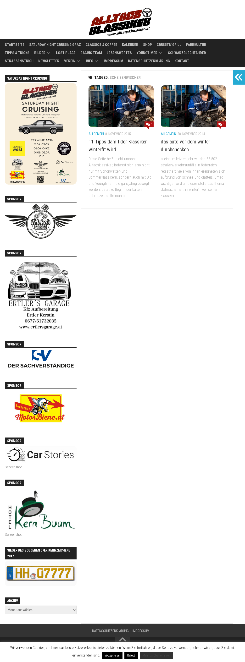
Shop (147, 45)
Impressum (113, 61)
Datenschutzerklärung (149, 61)
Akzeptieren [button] (112, 655)
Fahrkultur (196, 45)
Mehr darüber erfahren (156, 655)
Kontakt (182, 61)
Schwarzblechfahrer (187, 53)
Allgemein (96, 134)
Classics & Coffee (101, 45)
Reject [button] (131, 655)
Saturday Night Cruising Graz (55, 45)
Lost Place (66, 53)
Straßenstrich (19, 61)
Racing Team (91, 53)
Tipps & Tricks (17, 53)
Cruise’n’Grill (169, 45)
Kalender (130, 45)
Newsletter (48, 61)
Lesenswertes (119, 53)
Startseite (14, 45)
